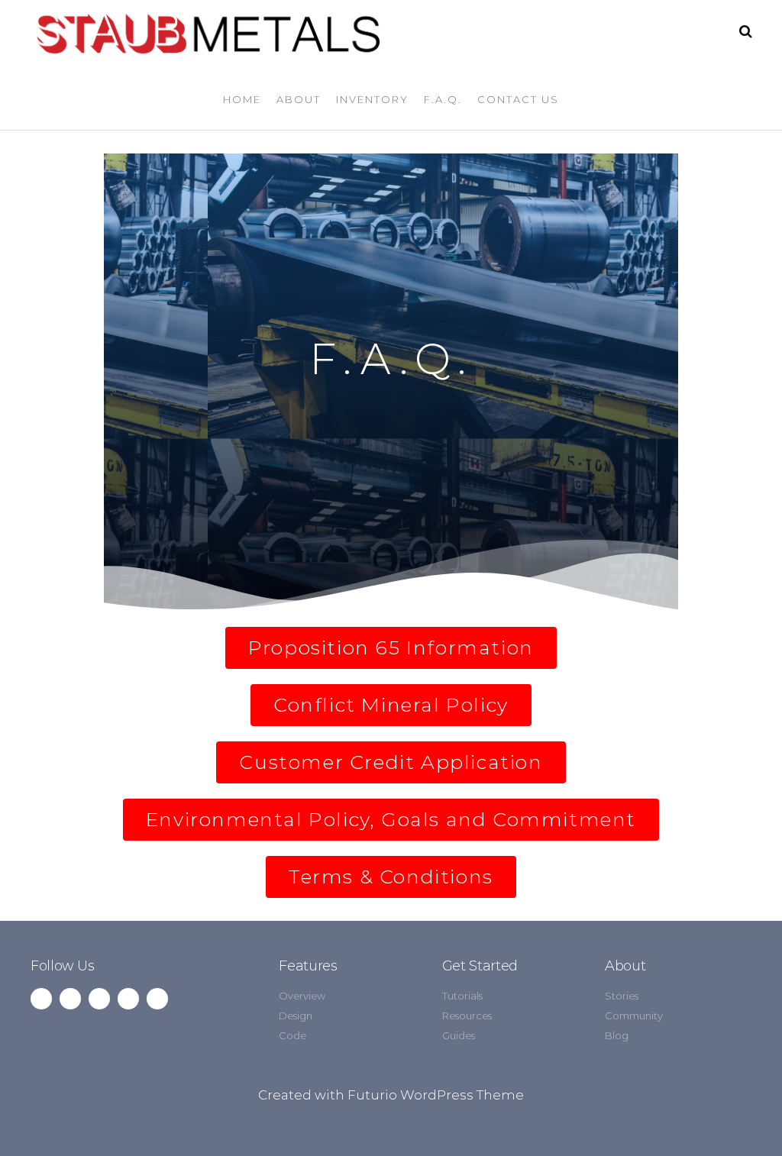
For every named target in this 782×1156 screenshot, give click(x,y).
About (298, 99)
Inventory (372, 99)
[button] (391, 648)
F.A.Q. (443, 99)
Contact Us (518, 99)
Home (242, 99)
